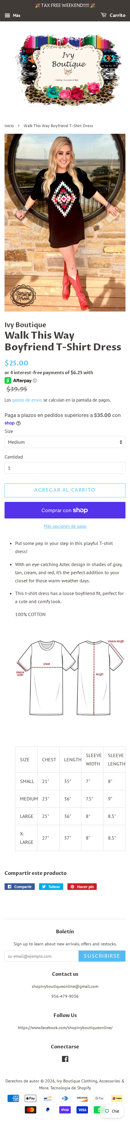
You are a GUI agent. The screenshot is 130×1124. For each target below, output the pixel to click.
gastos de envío (27, 400)
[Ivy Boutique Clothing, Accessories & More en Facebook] (65, 1060)
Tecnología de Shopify (70, 1088)
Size (9, 431)
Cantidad (14, 457)
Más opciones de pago (65, 526)
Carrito (117, 15)
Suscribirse (102, 956)
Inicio (9, 126)
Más (16, 15)
